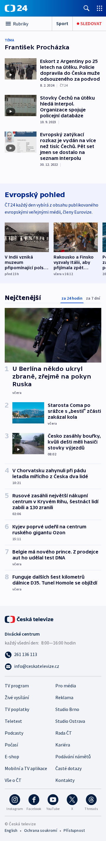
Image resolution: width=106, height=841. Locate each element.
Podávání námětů (73, 756)
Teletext (13, 721)
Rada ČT (63, 733)
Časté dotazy (68, 768)
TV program (17, 686)
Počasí (11, 745)
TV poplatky (17, 709)
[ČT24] (16, 8)
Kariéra (62, 745)
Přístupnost (74, 830)
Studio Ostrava (70, 721)
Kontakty (64, 780)
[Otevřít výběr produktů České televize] (99, 8)
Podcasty (14, 733)
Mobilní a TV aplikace (26, 768)
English (11, 830)
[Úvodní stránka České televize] (29, 618)
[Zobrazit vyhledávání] (86, 8)
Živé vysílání (17, 697)
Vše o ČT (13, 780)
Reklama (64, 697)
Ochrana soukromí (40, 830)
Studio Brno (67, 709)
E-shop (12, 756)
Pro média (65, 686)
